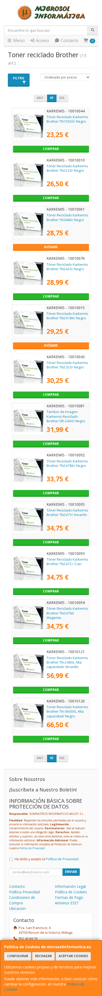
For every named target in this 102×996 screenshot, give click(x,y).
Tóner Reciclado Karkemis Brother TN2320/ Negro (67, 364)
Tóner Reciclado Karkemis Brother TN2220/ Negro (67, 168)
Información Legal (70, 886)
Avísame (51, 247)
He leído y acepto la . (47, 859)
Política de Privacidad (32, 848)
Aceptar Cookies (73, 956)
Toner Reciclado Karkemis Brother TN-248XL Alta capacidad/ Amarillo (67, 662)
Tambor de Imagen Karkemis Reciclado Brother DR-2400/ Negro (66, 416)
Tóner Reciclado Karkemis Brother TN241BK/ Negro (67, 315)
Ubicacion (17, 908)
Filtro (18, 78)
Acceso (42, 40)
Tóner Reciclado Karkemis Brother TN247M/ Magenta (67, 613)
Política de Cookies (71, 891)
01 (52, 98)
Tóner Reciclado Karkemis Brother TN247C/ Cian (67, 561)
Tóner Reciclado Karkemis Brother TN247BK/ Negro (67, 463)
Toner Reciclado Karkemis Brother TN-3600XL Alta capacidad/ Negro (67, 711)
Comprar (51, 149)
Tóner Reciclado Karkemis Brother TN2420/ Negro (67, 266)
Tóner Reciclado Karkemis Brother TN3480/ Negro (67, 217)
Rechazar (43, 956)
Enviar (71, 871)
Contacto (69, 40)
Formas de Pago (69, 897)
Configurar (17, 956)
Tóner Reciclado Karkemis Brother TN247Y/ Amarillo (67, 512)
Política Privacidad (24, 891)
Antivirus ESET (67, 902)
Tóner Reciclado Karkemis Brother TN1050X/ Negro (67, 119)
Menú (18, 40)
